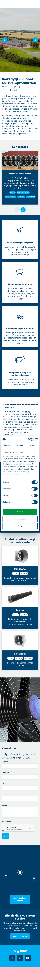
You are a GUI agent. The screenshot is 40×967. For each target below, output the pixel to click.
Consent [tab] (7, 445)
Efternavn (5, 773)
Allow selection (20, 519)
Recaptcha (6, 822)
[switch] (34, 489)
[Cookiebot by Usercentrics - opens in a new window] (28, 439)
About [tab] (32, 445)
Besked (4, 805)
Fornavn (5, 762)
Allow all (20, 512)
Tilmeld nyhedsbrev (20, 936)
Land (4, 794)
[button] (34, 879)
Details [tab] (20, 445)
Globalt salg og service (20, 899)
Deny (20, 526)
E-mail (4, 784)
